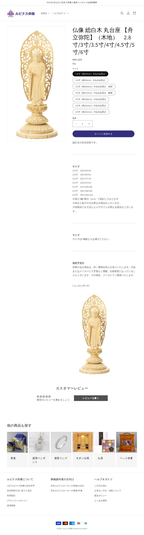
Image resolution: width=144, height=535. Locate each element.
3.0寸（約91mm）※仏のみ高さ (90, 80)
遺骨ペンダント (38, 460)
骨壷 (13, 458)
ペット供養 (126, 458)
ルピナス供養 (67, 529)
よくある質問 (100, 500)
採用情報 (11, 505)
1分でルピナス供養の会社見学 (21, 485)
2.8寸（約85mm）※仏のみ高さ (90, 74)
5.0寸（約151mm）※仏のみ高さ (91, 105)
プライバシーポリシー (17, 500)
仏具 (100, 458)
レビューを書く (91, 398)
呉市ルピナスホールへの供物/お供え (67, 485)
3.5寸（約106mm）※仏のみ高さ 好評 (94, 86)
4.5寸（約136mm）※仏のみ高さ (91, 99)
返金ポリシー (100, 495)
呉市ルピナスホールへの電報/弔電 (66, 490)
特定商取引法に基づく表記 (19, 490)
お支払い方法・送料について (107, 490)
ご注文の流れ (100, 485)
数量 (74, 118)
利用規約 (11, 495)
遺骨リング (60, 458)
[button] (45, 13)
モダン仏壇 (82, 458)
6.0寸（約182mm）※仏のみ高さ (91, 112)
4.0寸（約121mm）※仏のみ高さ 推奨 (94, 93)
